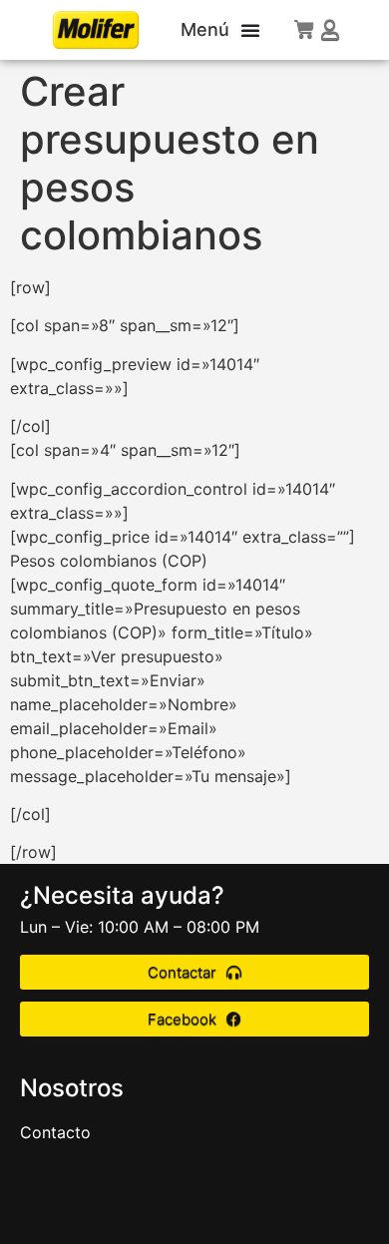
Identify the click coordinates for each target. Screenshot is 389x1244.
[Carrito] (304, 29)
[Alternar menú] (250, 30)
